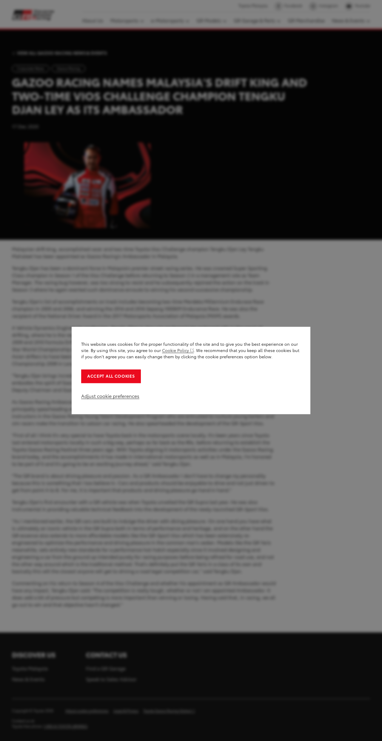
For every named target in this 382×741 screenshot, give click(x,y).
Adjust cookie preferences (110, 396)
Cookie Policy (175, 350)
